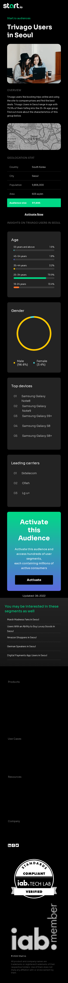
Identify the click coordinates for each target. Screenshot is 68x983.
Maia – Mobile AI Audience (25, 688)
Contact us (15, 802)
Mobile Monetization (21, 764)
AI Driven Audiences (21, 700)
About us (13, 827)
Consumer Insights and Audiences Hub (33, 745)
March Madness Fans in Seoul (23, 619)
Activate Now (34, 214)
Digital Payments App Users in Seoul (27, 655)
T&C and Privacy (18, 795)
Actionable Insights (20, 726)
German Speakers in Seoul (21, 646)
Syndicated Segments (22, 707)
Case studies (16, 783)
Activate (34, 580)
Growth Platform (18, 713)
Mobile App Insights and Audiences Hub (33, 751)
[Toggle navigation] (62, 5)
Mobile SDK (15, 719)
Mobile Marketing (19, 757)
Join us (12, 833)
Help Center (15, 808)
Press (11, 840)
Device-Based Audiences (24, 694)
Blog (11, 789)
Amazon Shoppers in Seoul (22, 637)
